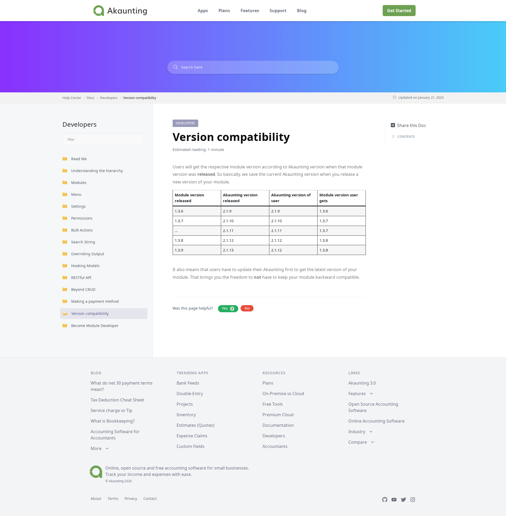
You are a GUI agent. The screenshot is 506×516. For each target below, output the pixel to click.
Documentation (278, 425)
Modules (78, 182)
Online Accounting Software (376, 421)
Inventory (186, 415)
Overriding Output (87, 253)
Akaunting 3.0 (362, 383)
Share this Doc (411, 125)
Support (278, 10)
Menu (76, 194)
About (96, 498)
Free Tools (272, 404)
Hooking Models (85, 265)
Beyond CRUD (83, 289)
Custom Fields (191, 446)
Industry (356, 431)
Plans (224, 10)
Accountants (275, 446)
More (96, 448)
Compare (357, 442)
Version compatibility (90, 313)
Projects (185, 404)
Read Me (79, 158)
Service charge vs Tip (111, 410)
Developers (185, 123)
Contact (150, 498)
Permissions (82, 218)
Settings (78, 206)
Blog (301, 10)
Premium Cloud (278, 415)
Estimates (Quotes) (196, 425)
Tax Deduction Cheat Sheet (117, 400)
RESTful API (81, 277)
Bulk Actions (82, 230)
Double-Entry (190, 393)
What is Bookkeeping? (113, 421)
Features (250, 10)
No (247, 308)
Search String (83, 241)
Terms (113, 498)
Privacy (131, 498)
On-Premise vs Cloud (283, 393)
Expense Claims (192, 436)
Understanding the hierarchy (97, 170)
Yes (227, 308)
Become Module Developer (95, 325)
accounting (176, 468)
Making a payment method (95, 301)
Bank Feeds (188, 383)
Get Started (399, 10)
